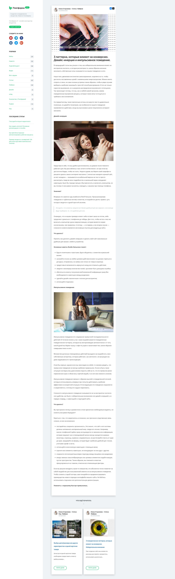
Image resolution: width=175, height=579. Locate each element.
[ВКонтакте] (111, 8)
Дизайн (21, 90)
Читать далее (60, 568)
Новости (21, 61)
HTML (21, 94)
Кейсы (21, 57)
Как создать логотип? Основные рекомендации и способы (19, 127)
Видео (21, 71)
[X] (113, 8)
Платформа (20, 8)
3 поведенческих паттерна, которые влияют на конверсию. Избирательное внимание (99, 544)
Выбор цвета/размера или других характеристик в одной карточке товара (66, 546)
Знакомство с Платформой (21, 99)
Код (21, 109)
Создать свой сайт (15, 26)
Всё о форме (21, 76)
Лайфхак (21, 85)
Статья (21, 80)
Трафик (21, 104)
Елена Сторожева (65, 9)
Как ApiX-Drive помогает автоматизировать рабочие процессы (21, 134)
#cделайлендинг (21, 66)
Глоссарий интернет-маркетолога (19, 121)
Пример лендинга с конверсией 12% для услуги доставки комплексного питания (20, 141)
